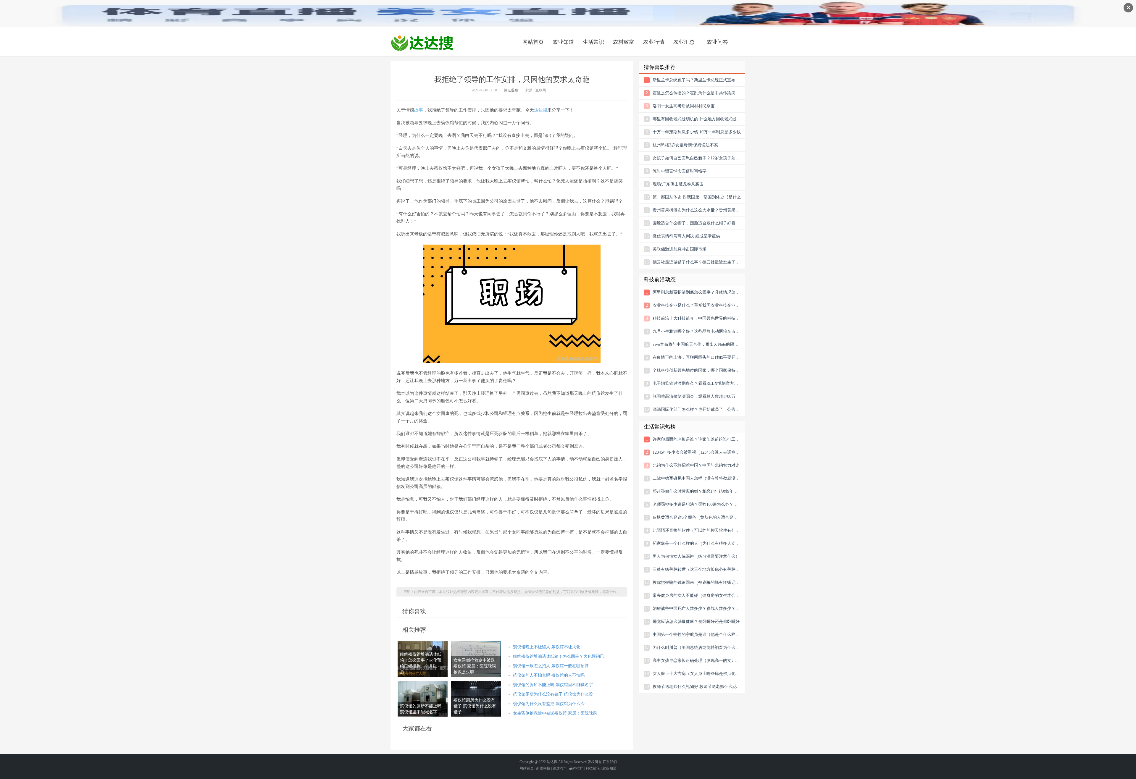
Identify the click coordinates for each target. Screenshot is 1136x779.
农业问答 (717, 42)
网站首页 (533, 42)
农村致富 (623, 42)
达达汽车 (560, 768)
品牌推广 (576, 768)
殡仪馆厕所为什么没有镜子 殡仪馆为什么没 (553, 694)
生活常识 (593, 42)
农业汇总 (684, 42)
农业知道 (563, 42)
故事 (418, 110)
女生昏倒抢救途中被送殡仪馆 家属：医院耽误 (555, 713)
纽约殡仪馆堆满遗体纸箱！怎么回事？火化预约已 (558, 656)
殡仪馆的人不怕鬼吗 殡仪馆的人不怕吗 (549, 675)
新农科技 (543, 768)
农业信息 (422, 43)
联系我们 (610, 762)
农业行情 (653, 42)
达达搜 (540, 110)
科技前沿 (593, 768)
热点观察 (511, 90)
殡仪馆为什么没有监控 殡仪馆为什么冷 (549, 704)
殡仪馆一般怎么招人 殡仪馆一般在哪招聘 (551, 666)
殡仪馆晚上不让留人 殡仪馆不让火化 (546, 647)
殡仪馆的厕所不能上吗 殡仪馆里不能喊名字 (553, 685)
